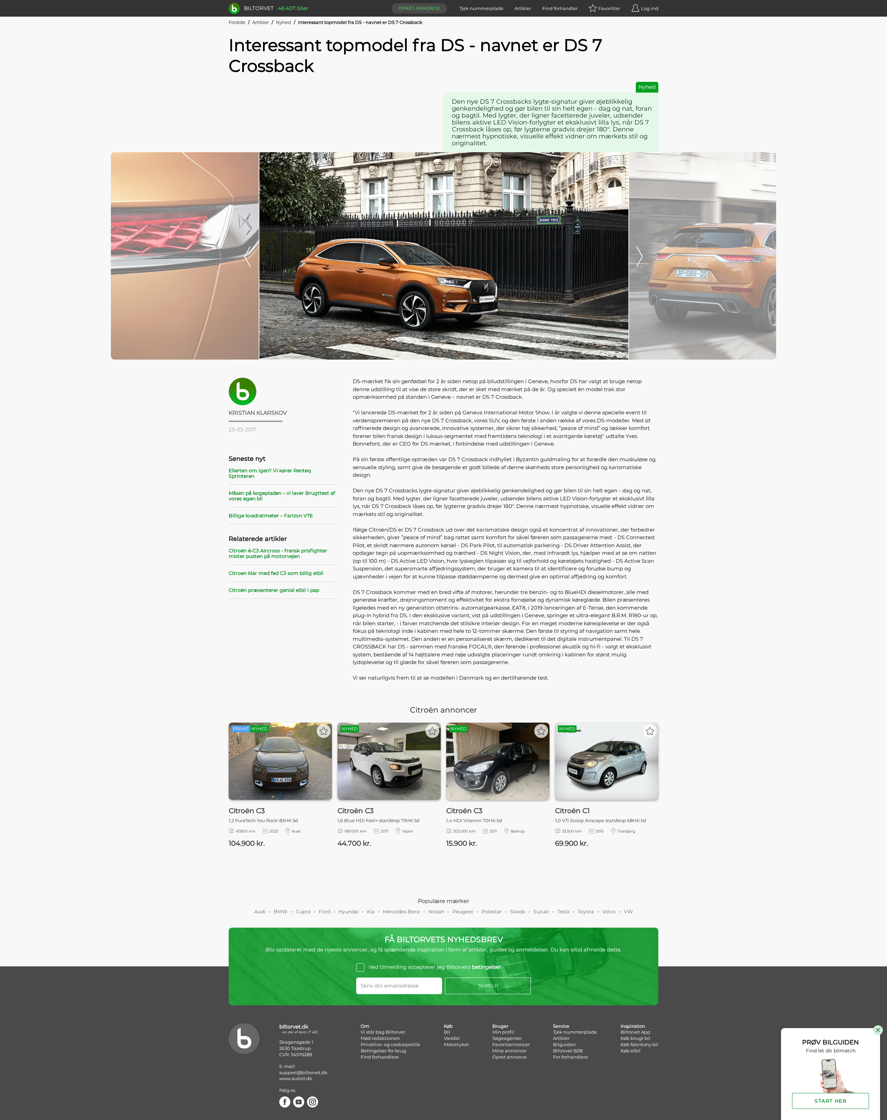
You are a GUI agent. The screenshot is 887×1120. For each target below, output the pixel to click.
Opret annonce (419, 8)
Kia (371, 911)
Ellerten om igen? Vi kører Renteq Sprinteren (270, 473)
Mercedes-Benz (401, 911)
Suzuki (541, 911)
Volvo (609, 911)
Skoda (517, 911)
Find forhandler (560, 8)
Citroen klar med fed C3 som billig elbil (276, 573)
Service (561, 1026)
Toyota (586, 911)
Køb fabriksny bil (639, 1044)
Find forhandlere (380, 1057)
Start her (830, 1101)
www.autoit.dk (295, 1078)
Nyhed (283, 22)
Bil (447, 1032)
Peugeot (463, 911)
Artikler (523, 8)
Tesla (563, 911)
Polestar (492, 911)
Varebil (452, 1038)
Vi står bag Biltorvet (383, 1032)
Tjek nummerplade (481, 8)
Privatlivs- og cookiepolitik (390, 1044)
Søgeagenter (507, 1038)
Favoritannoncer (511, 1044)
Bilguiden (564, 1044)
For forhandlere (570, 1057)
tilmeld (488, 985)
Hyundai (349, 911)
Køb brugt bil (635, 1038)
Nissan (436, 911)
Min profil (503, 1032)
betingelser (486, 967)
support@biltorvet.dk (303, 1072)
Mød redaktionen (380, 1038)
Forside (237, 22)
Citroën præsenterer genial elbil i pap (274, 590)
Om (365, 1026)
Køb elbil (631, 1050)
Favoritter (609, 8)
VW (628, 911)
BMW (281, 911)
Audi (259, 911)
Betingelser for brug (383, 1050)
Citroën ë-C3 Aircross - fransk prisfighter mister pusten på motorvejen (278, 553)
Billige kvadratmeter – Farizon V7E (271, 515)
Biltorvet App (635, 1032)
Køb (448, 1026)
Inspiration (633, 1026)
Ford (324, 911)
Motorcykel (456, 1044)
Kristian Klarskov (258, 413)
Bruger (500, 1026)
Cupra (303, 911)
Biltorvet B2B (568, 1050)
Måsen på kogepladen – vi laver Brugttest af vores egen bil (282, 496)
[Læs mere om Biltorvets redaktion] (282, 391)
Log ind (649, 8)
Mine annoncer (509, 1050)
